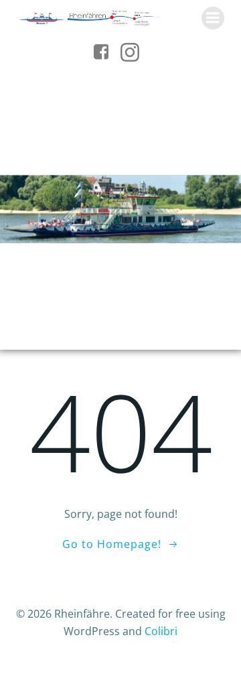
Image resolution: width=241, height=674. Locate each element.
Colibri (161, 631)
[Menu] (213, 18)
